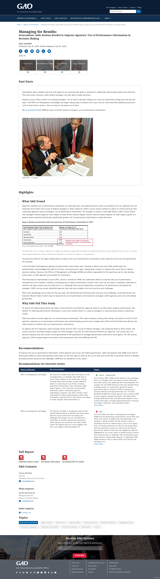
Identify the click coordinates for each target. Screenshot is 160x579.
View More (98, 405)
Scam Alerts (113, 566)
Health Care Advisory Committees (120, 572)
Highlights (28, 63)
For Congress (111, 7)
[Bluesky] (38, 51)
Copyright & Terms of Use (96, 562)
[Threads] (44, 51)
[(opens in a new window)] (16, 572)
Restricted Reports (77, 572)
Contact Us (26, 513)
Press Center (123, 7)
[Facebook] (21, 51)
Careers (133, 7)
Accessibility (92, 569)
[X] (27, 51)
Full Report (62, 63)
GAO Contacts (79, 63)
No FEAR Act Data (115, 569)
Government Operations (28, 522)
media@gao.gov (28, 501)
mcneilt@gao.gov (28, 481)
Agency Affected (28, 370)
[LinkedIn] (32, 51)
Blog (139, 7)
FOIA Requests (114, 562)
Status (96, 370)
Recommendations (45, 63)
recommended (31, 110)
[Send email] (50, 51)
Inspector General (77, 569)
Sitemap (90, 572)
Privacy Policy (92, 566)
